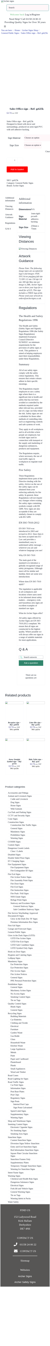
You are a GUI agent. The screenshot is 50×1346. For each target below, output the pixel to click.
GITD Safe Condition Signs (22, 945)
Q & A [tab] (8, 229)
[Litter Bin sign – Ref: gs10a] (36, 703)
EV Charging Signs (16, 861)
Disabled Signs (14, 855)
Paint (13, 1056)
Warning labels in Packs (21, 1198)
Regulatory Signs (18, 1098)
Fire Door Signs (17, 884)
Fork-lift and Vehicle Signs (22, 1188)
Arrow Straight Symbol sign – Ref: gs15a (14, 761)
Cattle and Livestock (19, 799)
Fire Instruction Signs (20, 890)
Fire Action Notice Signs (21, 877)
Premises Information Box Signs (24, 922)
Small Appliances (18, 1069)
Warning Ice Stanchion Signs (23, 1169)
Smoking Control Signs (20, 997)
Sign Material (14, 138)
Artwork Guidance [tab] (9, 215)
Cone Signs (13, 819)
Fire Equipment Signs (17, 864)
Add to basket (17, 169)
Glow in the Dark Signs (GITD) (21, 935)
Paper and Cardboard (19, 1059)
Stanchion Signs (14, 1137)
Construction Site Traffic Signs (23, 825)
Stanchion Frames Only (20, 1159)
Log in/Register (32, 14)
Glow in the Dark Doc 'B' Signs (24, 919)
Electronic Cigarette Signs (21, 1127)
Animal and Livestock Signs (20, 796)
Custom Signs (14, 845)
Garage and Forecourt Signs (19, 929)
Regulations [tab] (10, 223)
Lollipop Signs (14, 958)
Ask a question (31, 663)
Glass (13, 1039)
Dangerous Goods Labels (18, 848)
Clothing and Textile (19, 1023)
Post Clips (15, 1095)
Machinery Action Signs (21, 990)
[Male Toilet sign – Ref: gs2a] (36, 739)
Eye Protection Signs (19, 968)
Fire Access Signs (18, 971)
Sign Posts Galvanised (22, 1107)
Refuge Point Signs (19, 900)
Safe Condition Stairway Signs (26, 909)
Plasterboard (16, 1062)
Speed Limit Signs (18, 1111)
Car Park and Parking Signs (19, 812)
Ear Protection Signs (19, 964)
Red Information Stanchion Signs (25, 1150)
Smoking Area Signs (19, 1134)
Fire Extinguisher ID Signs (22, 870)
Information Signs (18, 1088)
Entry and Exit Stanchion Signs (24, 1147)
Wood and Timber (18, 1072)
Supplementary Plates (20, 1162)
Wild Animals (16, 809)
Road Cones (13, 1075)
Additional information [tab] (10, 199)
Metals (13, 1052)
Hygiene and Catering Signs (20, 955)
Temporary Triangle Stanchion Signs (26, 1166)
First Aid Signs (14, 925)
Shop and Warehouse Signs (19, 1121)
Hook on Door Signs (16, 952)
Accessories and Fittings (18, 793)
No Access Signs (18, 994)
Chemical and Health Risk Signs (24, 1179)
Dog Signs (15, 802)
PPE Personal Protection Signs (23, 981)
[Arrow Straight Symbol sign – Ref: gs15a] (14, 739)
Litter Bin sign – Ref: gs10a (35, 724)
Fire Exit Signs (14, 874)
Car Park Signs (17, 1085)
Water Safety (13, 1202)
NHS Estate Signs (18, 897)
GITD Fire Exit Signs (20, 941)
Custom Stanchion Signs (21, 1140)
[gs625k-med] (25, 68)
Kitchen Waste (17, 1046)
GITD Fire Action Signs (21, 938)
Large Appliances (18, 1049)
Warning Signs (17, 838)
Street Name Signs (15, 1172)
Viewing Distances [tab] (9, 207)
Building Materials (18, 1016)
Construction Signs (16, 822)
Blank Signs (16, 1007)
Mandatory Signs (18, 832)
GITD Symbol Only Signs (22, 948)
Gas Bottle (15, 1036)
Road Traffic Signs (16, 1082)
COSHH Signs (14, 842)
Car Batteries (16, 1020)
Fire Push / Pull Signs (20, 893)
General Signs (16, 828)
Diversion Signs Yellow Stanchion (25, 1143)
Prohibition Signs (18, 835)
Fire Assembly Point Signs (22, 880)
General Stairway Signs (23, 906)
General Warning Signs (20, 1192)
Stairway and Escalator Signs (23, 903)
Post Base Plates (17, 1091)
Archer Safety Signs (25, 1282)
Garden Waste (16, 1033)
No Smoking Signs (19, 1130)
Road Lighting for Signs (18, 1079)
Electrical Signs (17, 1185)
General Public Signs (24, 183)
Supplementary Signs (19, 1114)
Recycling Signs (15, 1013)
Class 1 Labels (17, 851)
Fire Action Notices (19, 974)
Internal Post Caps (21, 1104)
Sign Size (14, 145)
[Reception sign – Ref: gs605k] (14, 703)
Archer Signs (18, 186)
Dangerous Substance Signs (22, 1182)
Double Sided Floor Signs (19, 858)
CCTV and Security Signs (19, 815)
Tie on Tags (15, 1000)
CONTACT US (28, 1251)
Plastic (13, 1065)
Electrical (14, 1026)
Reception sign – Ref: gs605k (14, 724)
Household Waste (18, 1042)
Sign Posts (15, 1101)
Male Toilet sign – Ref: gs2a (36, 760)
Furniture (14, 1029)
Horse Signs (16, 805)
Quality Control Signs (17, 1004)
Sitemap (25, 1260)
